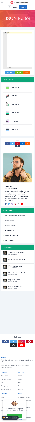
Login (15, 7)
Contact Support (6, 389)
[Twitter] (12, 143)
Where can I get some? (15, 266)
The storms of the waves (16, 252)
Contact (20, 389)
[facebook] (6, 204)
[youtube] (22, 204)
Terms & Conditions (24, 407)
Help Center (4, 376)
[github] (18, 204)
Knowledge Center (24, 397)
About (20, 379)
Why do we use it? (14, 279)
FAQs (19, 382)
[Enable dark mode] (9, 7)
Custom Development (25, 400)
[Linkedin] (22, 143)
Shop (2, 397)
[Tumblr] (17, 146)
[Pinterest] (17, 143)
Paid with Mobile (6, 379)
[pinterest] (15, 204)
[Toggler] (2, 2)
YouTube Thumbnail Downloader (15, 215)
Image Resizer (9, 220)
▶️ (4, 417)
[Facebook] (7, 143)
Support (20, 386)
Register (23, 7)
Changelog (4, 386)
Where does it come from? (16, 273)
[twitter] (9, 204)
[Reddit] (27, 143)
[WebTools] (19, 2)
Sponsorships (22, 404)
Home (20, 376)
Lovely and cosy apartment (16, 259)
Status (2, 382)
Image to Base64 (10, 225)
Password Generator (11, 235)
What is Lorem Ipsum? (15, 286)
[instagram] (12, 204)
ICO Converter (9, 240)
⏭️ (7, 417)
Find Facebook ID (10, 230)
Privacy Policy (22, 410)
